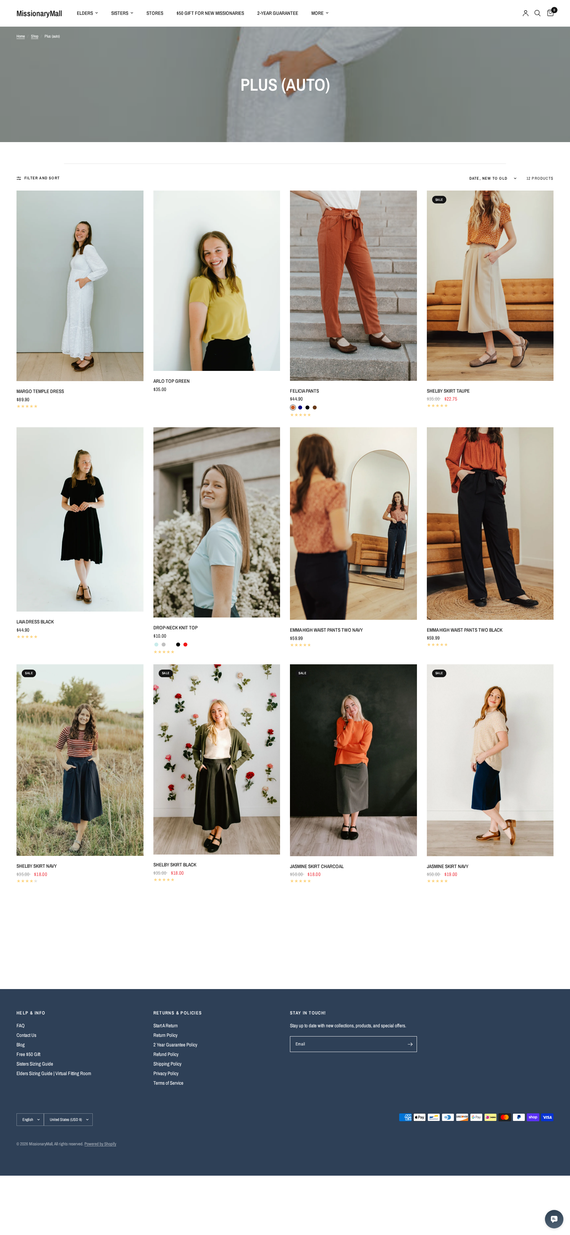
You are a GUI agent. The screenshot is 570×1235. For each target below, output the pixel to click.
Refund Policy (165, 1054)
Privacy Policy (165, 1073)
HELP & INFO (30, 1012)
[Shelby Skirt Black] (216, 759)
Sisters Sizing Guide (34, 1063)
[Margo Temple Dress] (79, 286)
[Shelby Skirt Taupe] (490, 286)
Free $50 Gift (28, 1054)
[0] (549, 13)
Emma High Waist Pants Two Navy (326, 629)
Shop (34, 36)
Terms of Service (168, 1082)
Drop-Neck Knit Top (175, 627)
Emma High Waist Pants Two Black (464, 629)
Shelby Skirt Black (174, 864)
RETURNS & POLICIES (177, 1012)
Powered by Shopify (100, 1144)
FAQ (20, 1025)
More (317, 13)
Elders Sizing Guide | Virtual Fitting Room (53, 1073)
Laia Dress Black (35, 621)
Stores (154, 13)
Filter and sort (42, 178)
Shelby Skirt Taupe (448, 390)
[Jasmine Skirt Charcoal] (353, 760)
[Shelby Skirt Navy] (79, 760)
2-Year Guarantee (277, 13)
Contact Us (26, 1035)
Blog (20, 1044)
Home (20, 36)
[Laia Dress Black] (79, 519)
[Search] (537, 13)
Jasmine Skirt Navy (447, 866)
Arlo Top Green (171, 380)
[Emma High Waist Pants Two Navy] (353, 523)
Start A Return (165, 1025)
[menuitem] (87, 13)
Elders (85, 13)
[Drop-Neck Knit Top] (216, 522)
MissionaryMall (39, 13)
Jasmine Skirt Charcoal (317, 866)
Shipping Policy (167, 1063)
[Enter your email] (410, 1044)
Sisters (119, 13)
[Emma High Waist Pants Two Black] (490, 523)
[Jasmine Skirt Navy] (490, 760)
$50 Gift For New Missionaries (210, 13)
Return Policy (165, 1035)
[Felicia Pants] (353, 286)
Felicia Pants (304, 390)
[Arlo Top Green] (216, 281)
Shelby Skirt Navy (36, 865)
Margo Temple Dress (40, 391)
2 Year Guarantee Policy (175, 1044)
